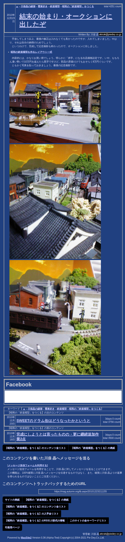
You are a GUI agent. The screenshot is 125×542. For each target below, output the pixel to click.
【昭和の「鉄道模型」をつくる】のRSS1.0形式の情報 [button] (35, 520)
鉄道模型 (55, 6)
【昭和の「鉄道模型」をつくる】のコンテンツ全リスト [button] (35, 448)
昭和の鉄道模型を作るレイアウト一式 (31, 52)
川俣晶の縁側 (28, 6)
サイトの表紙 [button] (12, 499)
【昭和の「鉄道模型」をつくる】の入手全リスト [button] (32, 513)
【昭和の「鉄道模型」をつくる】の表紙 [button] (93, 448)
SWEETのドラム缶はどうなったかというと (53, 420)
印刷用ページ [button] (12, 527)
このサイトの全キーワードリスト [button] (88, 520)
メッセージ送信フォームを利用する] (28, 465)
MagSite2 (26, 537)
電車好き (43, 6)
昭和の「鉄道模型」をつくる (78, 6)
